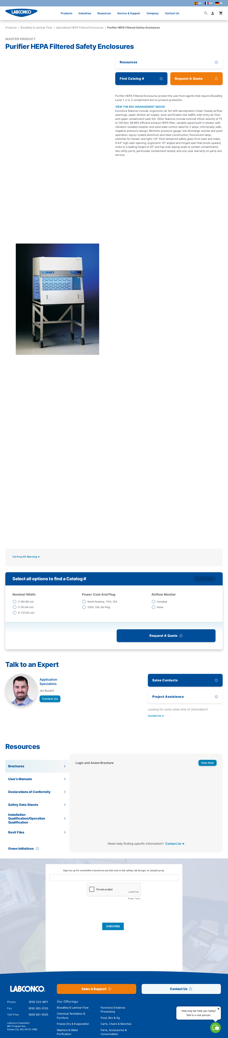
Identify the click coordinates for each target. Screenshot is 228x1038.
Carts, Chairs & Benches (116, 1024)
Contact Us (172, 13)
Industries (85, 13)
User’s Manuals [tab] (20, 779)
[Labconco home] (27, 989)
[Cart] (221, 13)
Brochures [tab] (16, 766)
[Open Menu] (6, 11)
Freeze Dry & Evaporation (73, 1024)
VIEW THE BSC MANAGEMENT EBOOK (140, 106)
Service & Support (128, 13)
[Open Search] (206, 13)
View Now (207, 762)
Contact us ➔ (156, 715)
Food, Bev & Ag (110, 1017)
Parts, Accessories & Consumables (114, 1032)
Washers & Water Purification (67, 1032)
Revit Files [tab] (16, 832)
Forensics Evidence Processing (113, 1009)
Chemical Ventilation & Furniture (71, 1015)
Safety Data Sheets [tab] (23, 805)
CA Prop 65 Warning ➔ (26, 556)
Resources (104, 13)
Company (153, 13)
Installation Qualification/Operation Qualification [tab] (26, 818)
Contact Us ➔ (174, 843)
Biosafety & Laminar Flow (36, 27)
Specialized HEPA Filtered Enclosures (79, 27)
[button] (213, 13)
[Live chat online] (215, 1032)
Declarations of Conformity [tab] (29, 792)
